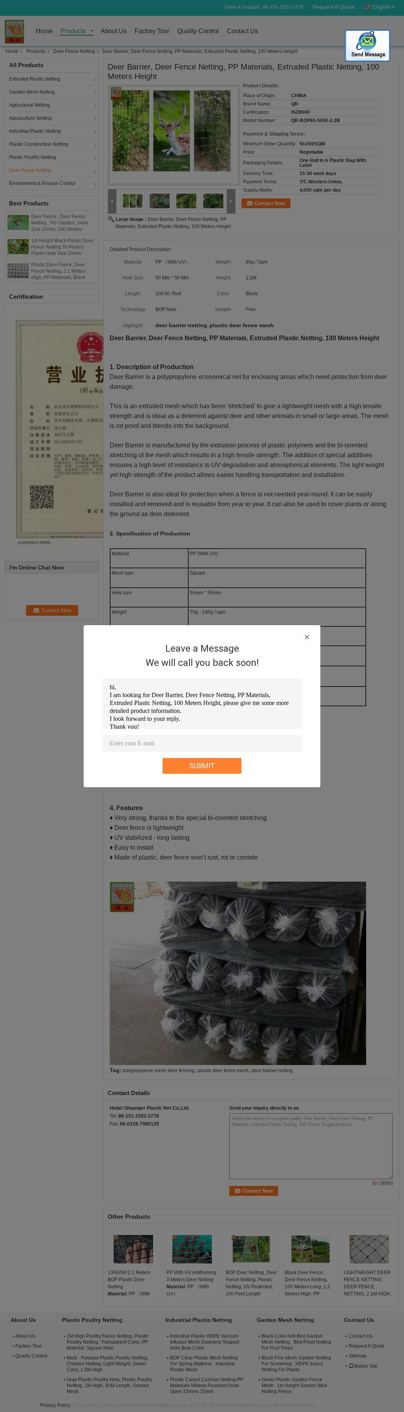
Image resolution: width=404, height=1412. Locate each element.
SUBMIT (202, 766)
